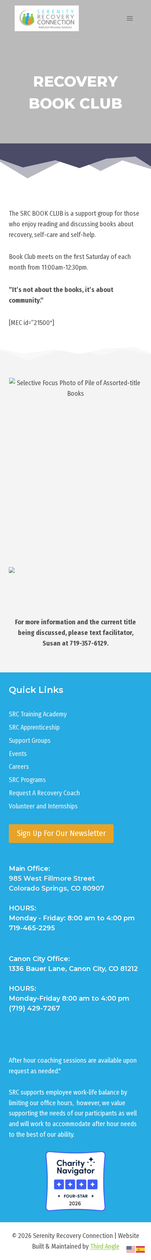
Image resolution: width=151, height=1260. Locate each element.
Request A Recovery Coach (44, 793)
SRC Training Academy (38, 714)
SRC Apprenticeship (34, 727)
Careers (19, 767)
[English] (131, 1249)
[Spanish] (141, 1249)
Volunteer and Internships (43, 806)
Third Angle (104, 1246)
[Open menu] (129, 18)
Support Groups (30, 741)
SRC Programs (27, 780)
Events (18, 754)
